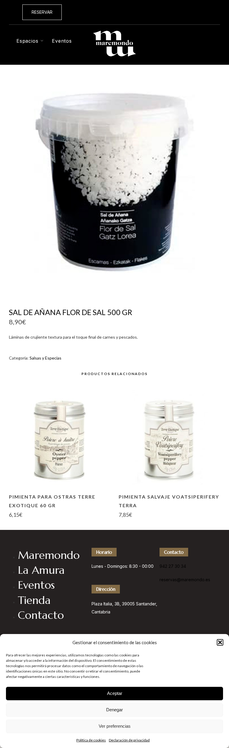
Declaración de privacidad (129, 740)
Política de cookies (91, 740)
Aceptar (114, 693)
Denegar (114, 709)
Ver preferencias (115, 726)
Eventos (62, 41)
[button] (220, 642)
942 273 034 (203, 12)
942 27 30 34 (173, 566)
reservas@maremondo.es (185, 579)
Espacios (27, 41)
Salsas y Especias (45, 357)
